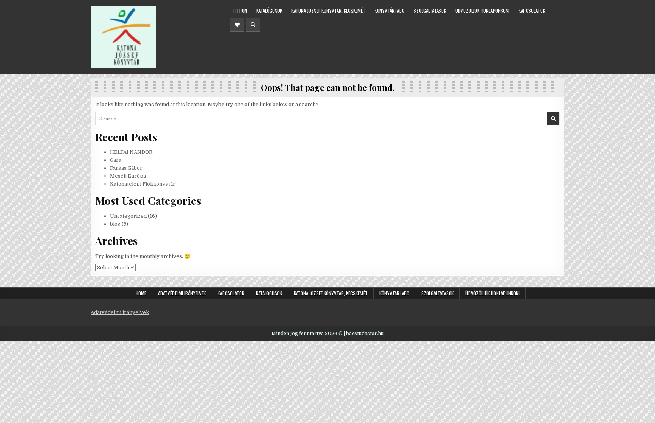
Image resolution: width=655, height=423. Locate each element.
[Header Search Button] (253, 25)
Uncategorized (128, 216)
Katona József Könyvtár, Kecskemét (328, 10)
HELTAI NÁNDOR (131, 152)
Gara (115, 160)
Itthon (240, 10)
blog (115, 224)
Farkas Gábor (126, 168)
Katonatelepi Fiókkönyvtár (143, 184)
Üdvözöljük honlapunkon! (482, 10)
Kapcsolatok (532, 10)
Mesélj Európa (128, 176)
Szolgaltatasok (430, 10)
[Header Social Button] (237, 25)
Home (141, 293)
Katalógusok (269, 10)
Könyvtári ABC (389, 10)
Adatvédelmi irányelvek (182, 293)
